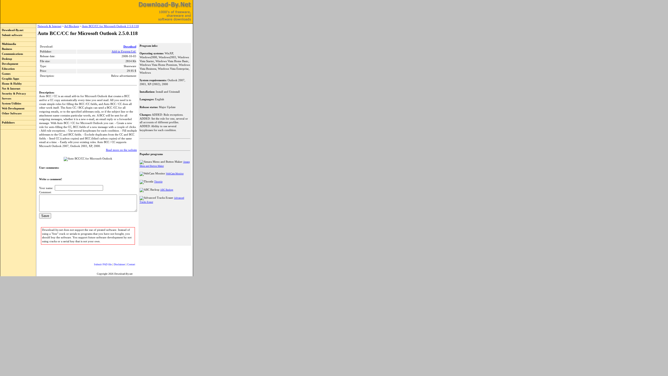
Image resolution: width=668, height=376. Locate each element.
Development (9, 63)
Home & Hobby (11, 83)
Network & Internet (49, 26)
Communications (11, 53)
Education (7, 68)
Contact (131, 264)
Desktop (6, 58)
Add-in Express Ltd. (124, 51)
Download (129, 46)
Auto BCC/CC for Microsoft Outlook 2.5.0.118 (110, 26)
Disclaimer (119, 264)
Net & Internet (10, 88)
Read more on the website (121, 150)
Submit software (11, 35)
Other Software (11, 113)
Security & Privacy (13, 93)
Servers (5, 98)
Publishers (7, 122)
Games (5, 73)
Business (6, 49)
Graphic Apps (9, 78)
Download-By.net (11, 30)
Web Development (12, 108)
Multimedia (8, 44)
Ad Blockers (71, 26)
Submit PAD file (103, 264)
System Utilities (10, 103)
